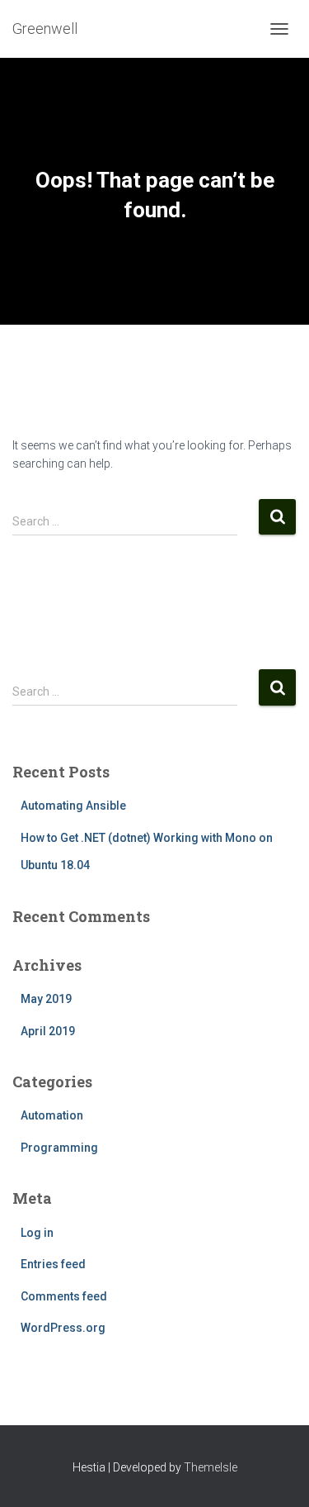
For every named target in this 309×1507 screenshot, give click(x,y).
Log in (37, 1232)
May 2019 (46, 998)
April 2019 (48, 1031)
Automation (52, 1115)
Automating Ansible (73, 805)
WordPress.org (63, 1327)
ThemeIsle (210, 1467)
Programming (59, 1147)
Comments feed (64, 1296)
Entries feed (53, 1264)
